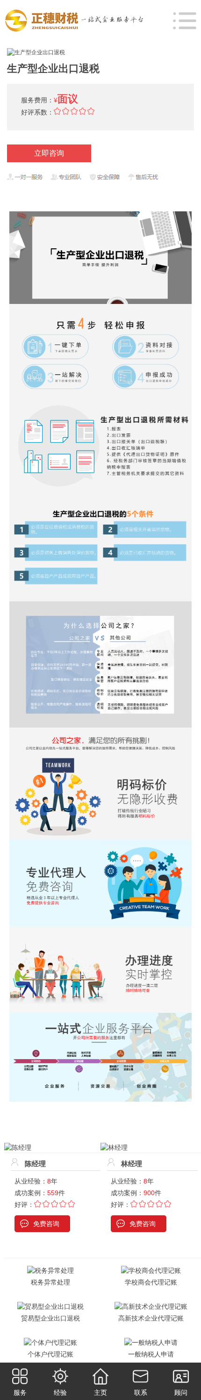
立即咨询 (49, 153)
